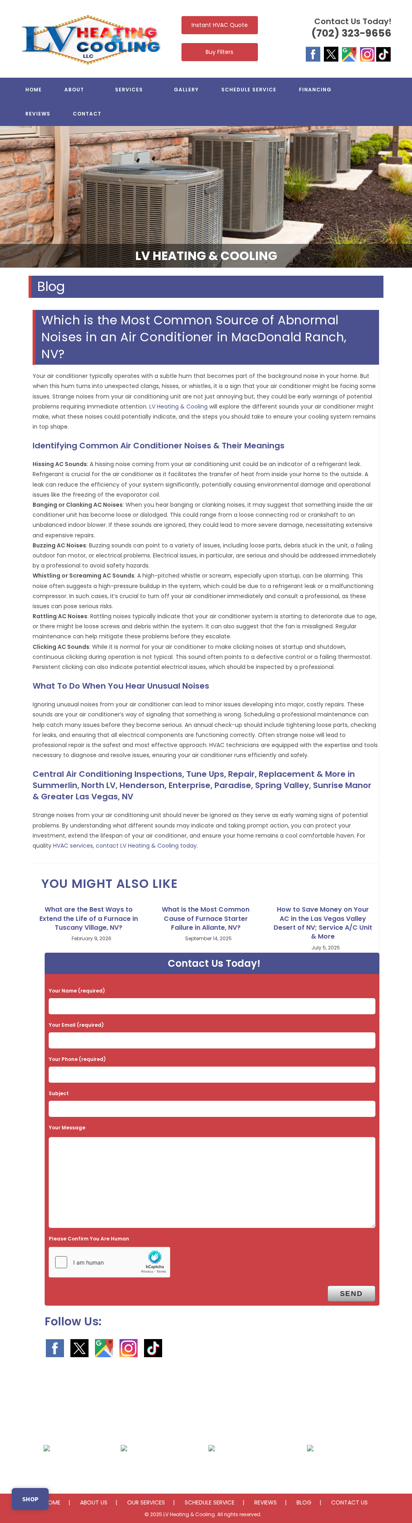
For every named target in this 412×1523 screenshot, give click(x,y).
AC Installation (123, 1467)
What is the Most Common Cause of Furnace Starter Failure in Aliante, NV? (205, 918)
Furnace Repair (212, 1467)
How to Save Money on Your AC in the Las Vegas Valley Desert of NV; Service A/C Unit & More (323, 923)
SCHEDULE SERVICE (210, 1502)
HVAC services (73, 846)
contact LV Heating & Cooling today (146, 846)
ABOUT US (93, 1502)
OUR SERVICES (146, 1502)
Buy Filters (219, 52)
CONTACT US (349, 1502)
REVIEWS (265, 1502)
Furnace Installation (310, 1467)
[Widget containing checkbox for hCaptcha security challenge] (109, 1262)
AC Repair (47, 1467)
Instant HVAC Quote (220, 25)
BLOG (304, 1502)
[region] (206, 197)
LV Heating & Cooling (178, 406)
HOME (52, 1502)
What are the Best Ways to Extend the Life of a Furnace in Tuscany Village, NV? (88, 918)
